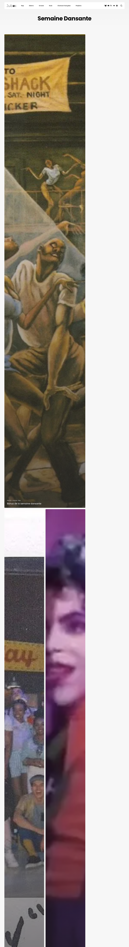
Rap (19, 500)
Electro (9, 500)
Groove (14, 500)
